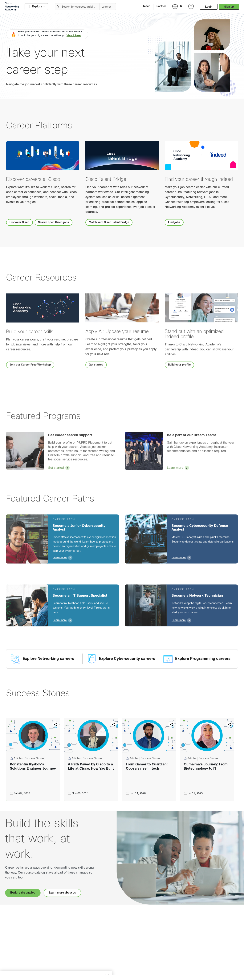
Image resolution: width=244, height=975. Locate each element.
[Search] (58, 6)
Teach (146, 6)
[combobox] (77, 6)
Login (208, 6)
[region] (56, 963)
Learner (106, 6)
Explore (37, 6)
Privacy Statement (17, 967)
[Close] (107, 957)
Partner (161, 6)
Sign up (229, 6)
